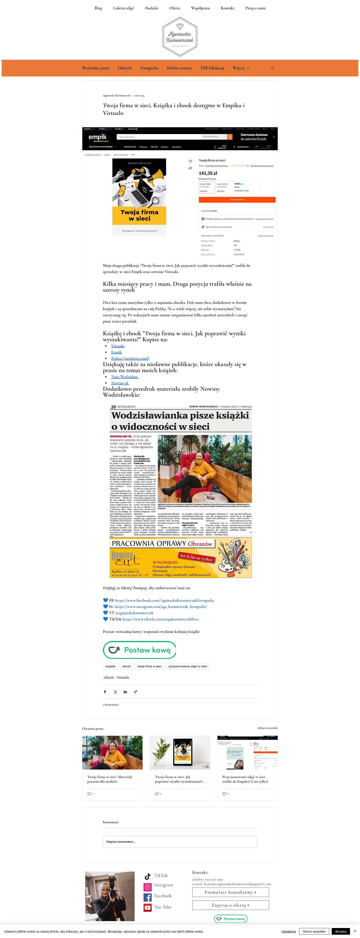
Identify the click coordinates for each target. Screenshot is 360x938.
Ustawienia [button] (288, 931)
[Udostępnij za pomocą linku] (136, 692)
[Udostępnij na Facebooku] (105, 692)
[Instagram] (148, 887)
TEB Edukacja (212, 68)
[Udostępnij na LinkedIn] (125, 692)
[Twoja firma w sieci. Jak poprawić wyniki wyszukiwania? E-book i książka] (180, 753)
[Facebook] (148, 897)
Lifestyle (125, 68)
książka (110, 666)
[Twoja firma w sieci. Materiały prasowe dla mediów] (112, 753)
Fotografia (149, 68)
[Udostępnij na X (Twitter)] (115, 692)
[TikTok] (148, 877)
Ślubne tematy (179, 68)
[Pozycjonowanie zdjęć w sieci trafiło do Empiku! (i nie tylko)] (248, 753)
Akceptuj (340, 931)
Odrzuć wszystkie (314, 931)
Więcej (238, 68)
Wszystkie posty (95, 68)
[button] (273, 68)
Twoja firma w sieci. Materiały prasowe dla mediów (109, 779)
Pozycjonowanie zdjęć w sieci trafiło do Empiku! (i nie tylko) (245, 779)
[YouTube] (148, 908)
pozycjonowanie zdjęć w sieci (188, 666)
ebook (126, 666)
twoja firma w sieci (150, 666)
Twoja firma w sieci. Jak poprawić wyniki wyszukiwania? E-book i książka (178, 779)
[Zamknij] (355, 931)
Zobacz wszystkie (268, 728)
